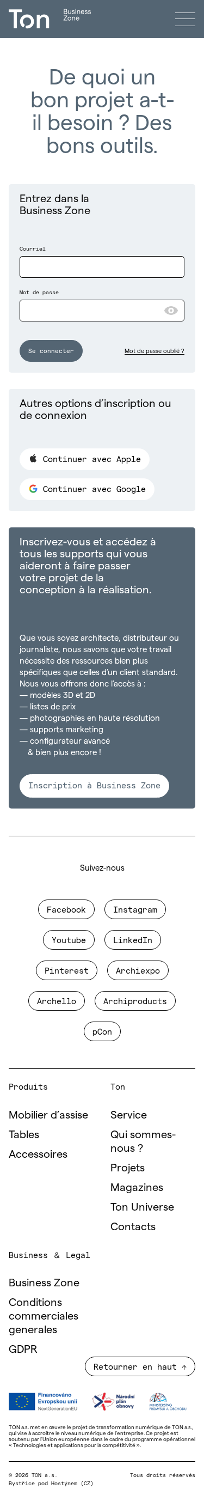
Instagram (135, 909)
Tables (24, 1134)
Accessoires (38, 1154)
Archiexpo (138, 970)
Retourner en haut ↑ (140, 1366)
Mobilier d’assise (48, 1115)
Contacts (133, 1226)
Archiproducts (135, 1000)
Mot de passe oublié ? (154, 351)
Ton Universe (142, 1207)
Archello (56, 1000)
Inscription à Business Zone (94, 785)
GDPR (23, 1349)
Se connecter (51, 350)
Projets (127, 1168)
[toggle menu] (185, 19)
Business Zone (44, 1283)
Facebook (66, 909)
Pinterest (67, 970)
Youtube (69, 939)
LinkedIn (132, 939)
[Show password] (171, 310)
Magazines (136, 1187)
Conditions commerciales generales (43, 1315)
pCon (102, 1031)
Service (128, 1115)
